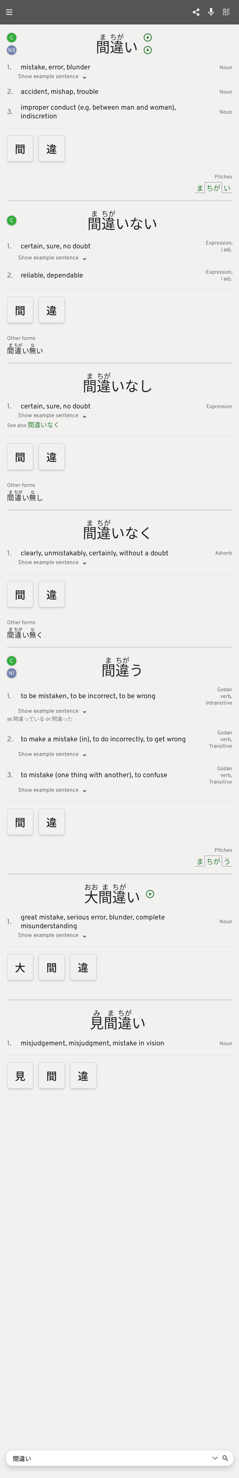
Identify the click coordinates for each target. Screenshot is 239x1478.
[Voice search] (211, 12)
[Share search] (196, 12)
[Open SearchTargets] (215, 1458)
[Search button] (225, 1458)
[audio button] (148, 38)
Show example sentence (48, 76)
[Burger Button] (11, 12)
